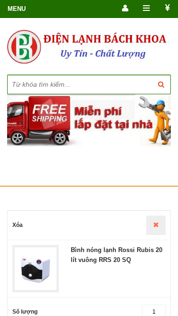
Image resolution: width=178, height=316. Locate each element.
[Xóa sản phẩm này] (156, 225)
